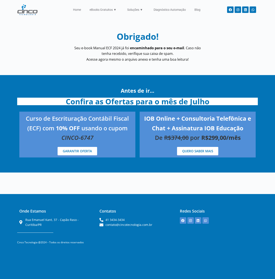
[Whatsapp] (253, 9)
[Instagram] (238, 9)
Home (77, 9)
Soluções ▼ (135, 9)
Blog (197, 9)
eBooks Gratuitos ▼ (103, 9)
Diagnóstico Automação (170, 9)
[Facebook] (230, 9)
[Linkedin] (245, 9)
